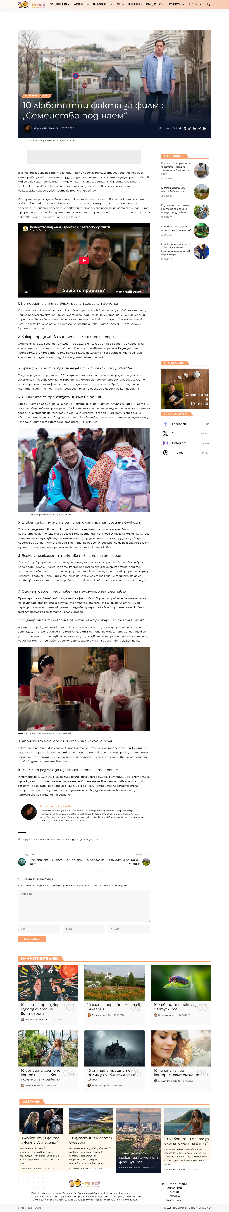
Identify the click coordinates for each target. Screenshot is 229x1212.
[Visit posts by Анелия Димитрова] (155, 1081)
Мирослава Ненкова (46, 128)
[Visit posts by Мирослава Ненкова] (27, 128)
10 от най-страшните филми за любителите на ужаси (111, 1074)
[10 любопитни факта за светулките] (181, 983)
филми (94, 839)
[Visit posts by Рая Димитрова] (89, 1085)
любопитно (47, 839)
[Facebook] (185, 424)
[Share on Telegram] (199, 128)
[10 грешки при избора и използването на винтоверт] (48, 983)
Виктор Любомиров (36, 1019)
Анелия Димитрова (169, 1081)
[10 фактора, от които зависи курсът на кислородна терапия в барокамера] (201, 251)
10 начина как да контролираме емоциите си (181, 1072)
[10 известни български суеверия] (91, 1121)
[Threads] (185, 452)
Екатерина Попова (130, 1167)
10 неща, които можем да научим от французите (138, 1157)
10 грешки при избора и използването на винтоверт (43, 1009)
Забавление (32, 96)
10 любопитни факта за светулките (176, 1007)
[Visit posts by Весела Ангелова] (155, 1015)
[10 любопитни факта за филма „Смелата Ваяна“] (187, 1121)
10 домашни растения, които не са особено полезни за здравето (175, 209)
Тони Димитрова (101, 1015)
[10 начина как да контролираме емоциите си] (181, 1048)
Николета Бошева (79, 1168)
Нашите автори (174, 1184)
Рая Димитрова (100, 1085)
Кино (46, 96)
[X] (185, 433)
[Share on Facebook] (180, 128)
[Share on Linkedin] (194, 128)
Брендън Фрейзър (83, 190)
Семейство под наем (67, 839)
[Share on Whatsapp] (190, 128)
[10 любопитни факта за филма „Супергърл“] (41, 1121)
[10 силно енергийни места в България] (201, 192)
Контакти (173, 1188)
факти (85, 839)
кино (36, 839)
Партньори (174, 1200)
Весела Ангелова (167, 1015)
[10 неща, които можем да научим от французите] (138, 1140)
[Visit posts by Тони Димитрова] (89, 1015)
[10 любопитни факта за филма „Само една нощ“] (201, 230)
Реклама (173, 1196)
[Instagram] (185, 443)
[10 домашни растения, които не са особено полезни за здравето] (201, 211)
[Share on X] (185, 128)
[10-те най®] (31, 4)
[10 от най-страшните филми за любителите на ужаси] (114, 1048)
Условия (174, 1192)
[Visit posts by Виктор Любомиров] (22, 1019)
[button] (208, 4)
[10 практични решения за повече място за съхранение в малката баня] (201, 171)
